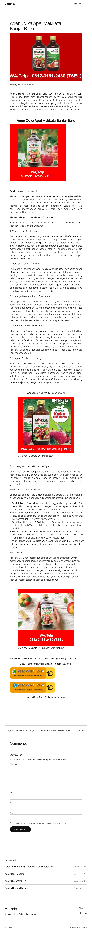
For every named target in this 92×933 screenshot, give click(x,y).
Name (12, 792)
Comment (14, 764)
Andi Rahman (22, 85)
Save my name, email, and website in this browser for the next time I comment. (39, 823)
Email (12, 802)
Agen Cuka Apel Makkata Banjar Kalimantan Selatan (62, 730)
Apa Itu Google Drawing (16, 888)
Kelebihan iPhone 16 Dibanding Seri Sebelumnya (29, 866)
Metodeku (10, 3)
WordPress (83, 927)
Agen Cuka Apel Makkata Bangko (21, 730)
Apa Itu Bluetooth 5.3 (15, 881)
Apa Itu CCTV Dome (14, 874)
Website (12, 813)
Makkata (31, 85)
